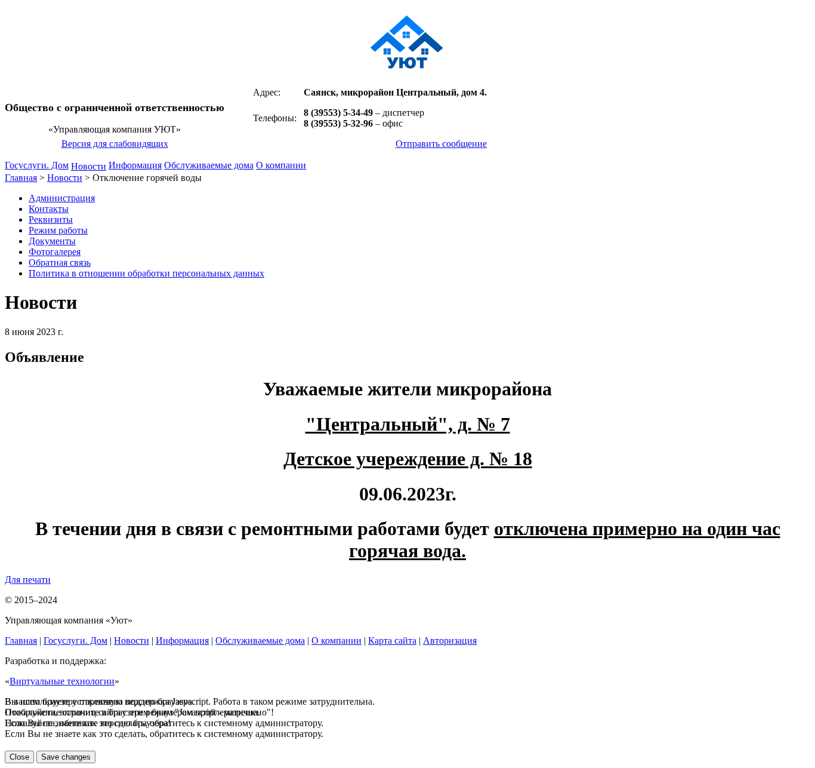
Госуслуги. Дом (37, 165)
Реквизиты (51, 219)
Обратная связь (60, 262)
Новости (88, 166)
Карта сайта (392, 640)
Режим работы (58, 230)
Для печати (28, 580)
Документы (52, 241)
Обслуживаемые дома (209, 165)
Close (19, 756)
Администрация (62, 198)
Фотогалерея (55, 252)
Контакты (49, 209)
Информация (135, 165)
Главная (21, 178)
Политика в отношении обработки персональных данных (146, 273)
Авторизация (450, 640)
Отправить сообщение (441, 144)
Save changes (66, 756)
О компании (281, 165)
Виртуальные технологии (62, 681)
